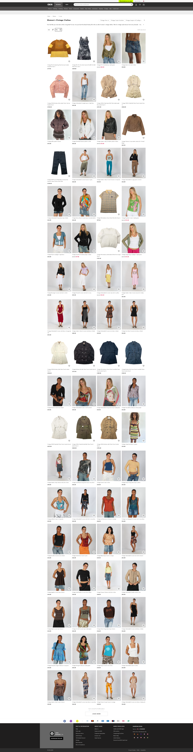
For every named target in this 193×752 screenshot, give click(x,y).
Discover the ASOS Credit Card (120, 740)
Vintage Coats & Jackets (117, 20)
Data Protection (79, 742)
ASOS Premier (79, 735)
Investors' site (97, 735)
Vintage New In (104, 20)
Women (54, 16)
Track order (78, 731)
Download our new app (126, 1)
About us (96, 729)
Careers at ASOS (98, 731)
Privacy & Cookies (132, 750)
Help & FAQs (137, 1)
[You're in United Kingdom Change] (144, 1)
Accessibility (143, 750)
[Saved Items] (140, 4)
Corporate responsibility (100, 733)
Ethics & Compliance (80, 744)
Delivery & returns (80, 733)
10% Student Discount (80, 738)
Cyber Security (98, 738)
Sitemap (77, 740)
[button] (134, 734)
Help (77, 729)
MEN (67, 4)
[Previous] (98, 20)
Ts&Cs (138, 750)
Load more (96, 714)
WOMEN (58, 4)
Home (48, 16)
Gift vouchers (116, 731)
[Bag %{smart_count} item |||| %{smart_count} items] (144, 4)
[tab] (49, 9)
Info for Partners (116, 738)
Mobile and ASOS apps (118, 729)
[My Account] (136, 4)
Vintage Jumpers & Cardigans (134, 20)
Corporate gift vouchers (118, 733)
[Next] (144, 20)
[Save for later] (69, 61)
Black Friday (116, 735)
